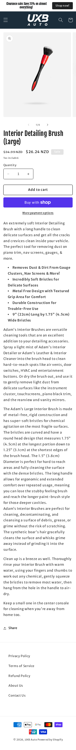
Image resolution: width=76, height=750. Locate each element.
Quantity (9, 165)
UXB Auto (31, 739)
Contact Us (17, 695)
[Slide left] (28, 124)
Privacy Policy (19, 656)
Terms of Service (21, 666)
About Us (15, 686)
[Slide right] (47, 124)
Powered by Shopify (50, 739)
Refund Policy (19, 676)
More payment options (38, 212)
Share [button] (12, 628)
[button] (5, 20)
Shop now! (62, 5)
